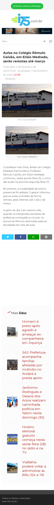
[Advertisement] (27, 274)
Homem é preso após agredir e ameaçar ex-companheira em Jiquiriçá (33, 332)
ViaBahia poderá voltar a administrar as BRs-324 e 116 (34, 468)
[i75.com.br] (27, 19)
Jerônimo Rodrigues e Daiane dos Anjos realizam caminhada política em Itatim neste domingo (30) (34, 402)
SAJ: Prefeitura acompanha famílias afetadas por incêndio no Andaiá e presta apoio (34, 365)
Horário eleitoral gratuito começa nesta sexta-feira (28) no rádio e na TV (34, 439)
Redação (10, 78)
